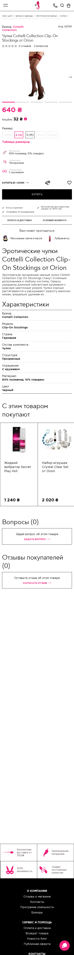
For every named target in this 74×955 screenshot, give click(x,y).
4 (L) (41, 134)
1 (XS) (7, 134)
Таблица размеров (16, 141)
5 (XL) (53, 134)
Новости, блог (37, 938)
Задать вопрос (35, 539)
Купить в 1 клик (13, 182)
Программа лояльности (37, 907)
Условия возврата (54, 220)
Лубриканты (62, 238)
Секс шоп (7, 16)
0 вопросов (41, 46)
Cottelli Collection (13, 28)
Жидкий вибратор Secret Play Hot (17, 467)
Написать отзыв (35, 583)
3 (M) (30, 134)
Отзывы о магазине (37, 896)
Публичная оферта (37, 943)
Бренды (37, 912)
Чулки (63, 16)
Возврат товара (37, 933)
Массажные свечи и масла (26, 238)
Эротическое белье (46, 16)
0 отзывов (25, 46)
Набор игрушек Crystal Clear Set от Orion (55, 467)
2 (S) (18, 134)
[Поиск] (62, 5)
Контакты (37, 901)
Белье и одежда (24, 16)
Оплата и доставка (19, 220)
